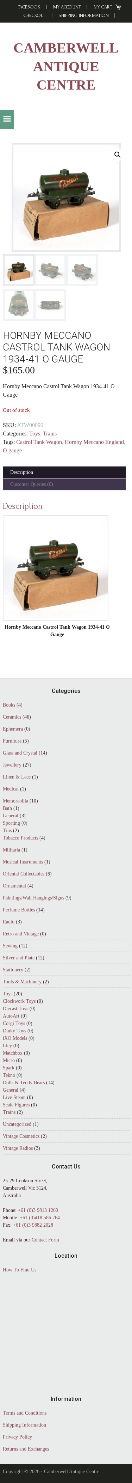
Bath (7, 808)
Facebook (29, 7)
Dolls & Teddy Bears (24, 1082)
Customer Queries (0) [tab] (31, 484)
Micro (9, 1060)
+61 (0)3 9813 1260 (38, 1210)
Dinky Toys (14, 1030)
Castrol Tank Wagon (39, 442)
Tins (7, 830)
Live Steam (14, 1097)
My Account (67, 7)
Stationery (13, 969)
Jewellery (12, 765)
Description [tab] (21, 472)
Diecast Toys (15, 1008)
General (10, 815)
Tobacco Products (20, 838)
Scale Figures (16, 1104)
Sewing (10, 945)
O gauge (12, 450)
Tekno (9, 1075)
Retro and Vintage (21, 933)
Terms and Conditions (24, 1413)
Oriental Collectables (23, 874)
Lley (7, 1045)
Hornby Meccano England (94, 442)
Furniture (12, 741)
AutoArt (11, 1016)
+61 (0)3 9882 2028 (33, 1225)
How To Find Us (19, 1270)
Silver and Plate (18, 957)
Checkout (35, 15)
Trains (50, 434)
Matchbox (13, 1053)
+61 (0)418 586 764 (40, 1217)
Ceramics (12, 717)
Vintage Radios (18, 1148)
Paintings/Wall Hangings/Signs (33, 898)
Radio (8, 921)
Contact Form (45, 1240)
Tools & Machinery (22, 981)
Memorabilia (15, 801)
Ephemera (13, 729)
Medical (11, 789)
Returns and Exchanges (26, 1449)
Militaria (11, 850)
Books (9, 705)
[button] (7, 119)
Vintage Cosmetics (21, 1136)
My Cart (103, 7)
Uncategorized (17, 1124)
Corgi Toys (14, 1023)
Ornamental (14, 886)
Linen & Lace (17, 777)
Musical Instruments (23, 862)
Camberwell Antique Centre (66, 66)
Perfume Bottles (19, 910)
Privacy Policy (17, 1437)
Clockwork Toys (19, 1001)
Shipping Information (84, 15)
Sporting (11, 823)
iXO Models (15, 1038)
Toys (34, 434)
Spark (8, 1067)
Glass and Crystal (20, 753)
